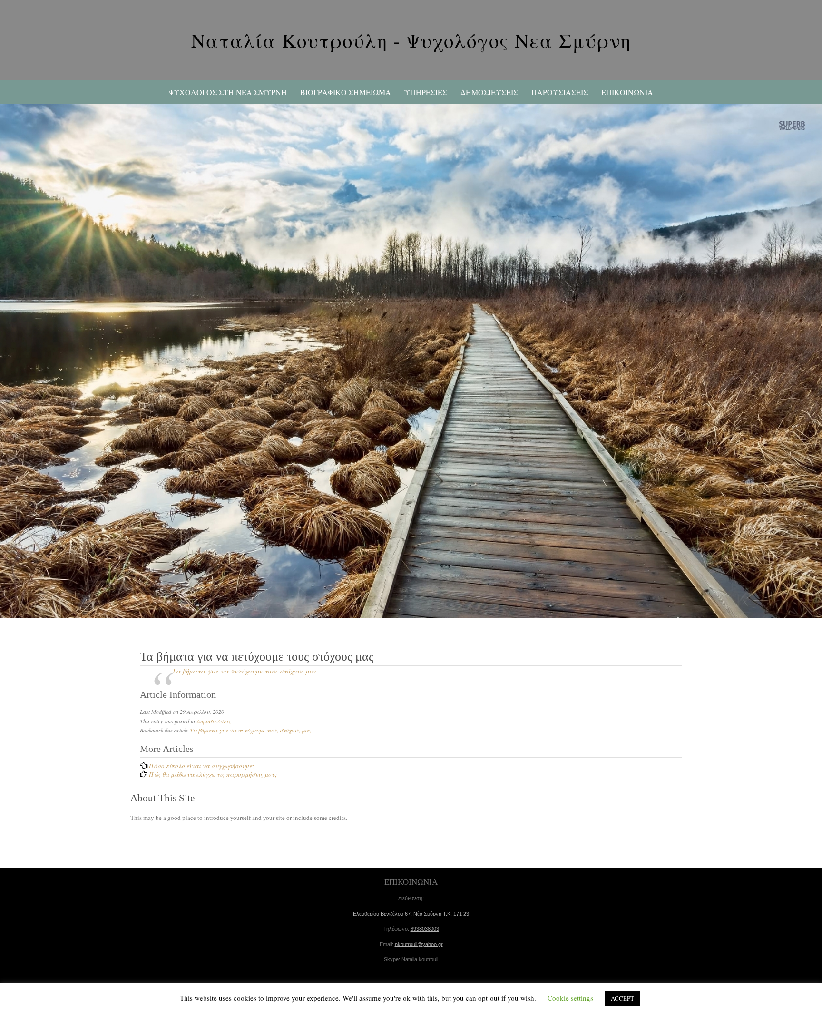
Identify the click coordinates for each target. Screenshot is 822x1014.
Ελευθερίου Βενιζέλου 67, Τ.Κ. (411, 913)
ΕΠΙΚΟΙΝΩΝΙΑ (627, 92)
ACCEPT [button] (622, 998)
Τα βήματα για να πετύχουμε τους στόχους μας (244, 670)
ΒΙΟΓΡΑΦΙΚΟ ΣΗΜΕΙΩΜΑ (345, 92)
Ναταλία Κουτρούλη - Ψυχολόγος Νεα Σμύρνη (411, 40)
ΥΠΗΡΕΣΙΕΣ (425, 92)
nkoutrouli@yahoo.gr (419, 944)
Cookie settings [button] (570, 998)
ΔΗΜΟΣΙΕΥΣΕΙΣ (489, 92)
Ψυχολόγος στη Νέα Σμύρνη (228, 92)
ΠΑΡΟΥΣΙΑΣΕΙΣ (559, 92)
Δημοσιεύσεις (213, 721)
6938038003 (425, 929)
